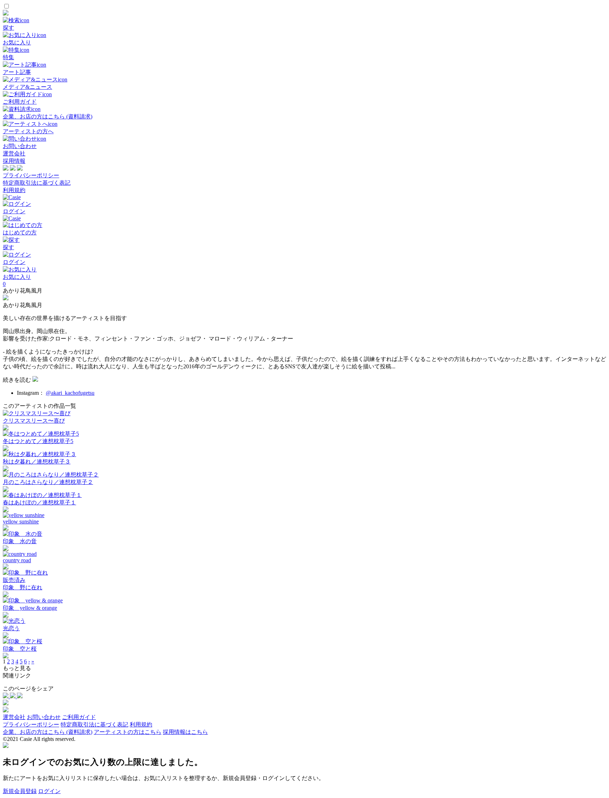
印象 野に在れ (22, 587)
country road (17, 560)
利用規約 (14, 190)
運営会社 (14, 153)
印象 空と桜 (20, 649)
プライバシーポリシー (31, 175)
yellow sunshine (21, 521)
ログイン (49, 791)
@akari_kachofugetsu (70, 393)
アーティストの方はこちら (127, 732)
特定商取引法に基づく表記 (36, 183)
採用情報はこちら (185, 732)
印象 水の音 (20, 541)
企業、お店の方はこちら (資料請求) (47, 732)
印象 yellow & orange (30, 608)
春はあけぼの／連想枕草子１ (39, 502)
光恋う (11, 628)
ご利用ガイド (79, 717)
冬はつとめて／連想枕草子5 (38, 441)
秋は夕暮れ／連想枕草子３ (36, 462)
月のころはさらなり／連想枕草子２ (48, 482)
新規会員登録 (20, 791)
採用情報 (14, 161)
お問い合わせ (44, 717)
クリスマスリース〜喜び (34, 421)
